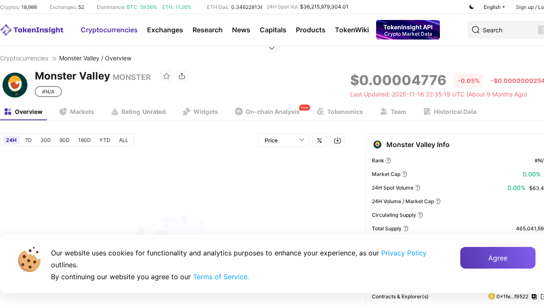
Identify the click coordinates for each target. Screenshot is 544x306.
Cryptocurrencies (109, 30)
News (241, 30)
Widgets (205, 111)
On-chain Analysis (273, 111)
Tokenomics (345, 111)
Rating (144, 111)
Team (398, 111)
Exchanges (165, 30)
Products (311, 30)
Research (208, 30)
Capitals (273, 30)
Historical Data (455, 111)
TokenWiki (352, 30)
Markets (82, 111)
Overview (28, 111)
